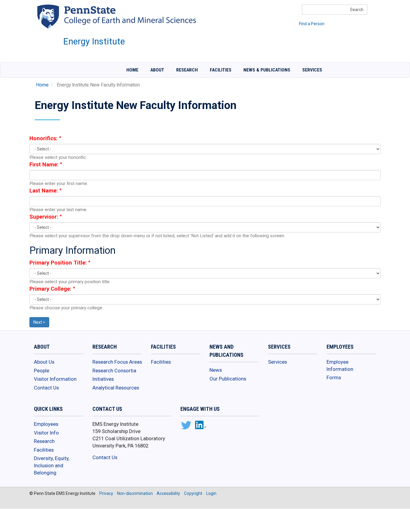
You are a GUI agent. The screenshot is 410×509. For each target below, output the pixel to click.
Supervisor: (43, 217)
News (216, 370)
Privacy (106, 493)
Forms (334, 377)
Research (187, 70)
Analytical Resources (115, 388)
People (41, 371)
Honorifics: (43, 138)
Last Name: (43, 190)
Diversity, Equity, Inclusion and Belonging (51, 465)
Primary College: (50, 289)
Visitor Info (46, 433)
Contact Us (46, 388)
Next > (39, 322)
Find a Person (311, 23)
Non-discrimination (135, 493)
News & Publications (266, 70)
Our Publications (228, 379)
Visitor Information (55, 379)
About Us (44, 362)
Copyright (193, 493)
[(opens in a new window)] (185, 426)
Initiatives (103, 379)
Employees (46, 424)
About (157, 70)
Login (211, 493)
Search (356, 9)
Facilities (220, 70)
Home (132, 70)
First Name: (44, 164)
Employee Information (340, 365)
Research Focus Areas (117, 362)
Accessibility (168, 493)
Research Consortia (114, 371)
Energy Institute (94, 41)
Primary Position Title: (58, 262)
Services (312, 70)
